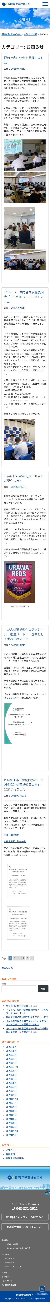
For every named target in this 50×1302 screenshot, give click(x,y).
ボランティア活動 (14, 1266)
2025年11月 (12, 1066)
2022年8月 (11, 1123)
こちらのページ (14, 697)
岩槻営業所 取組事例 (15, 841)
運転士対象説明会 (15, 1158)
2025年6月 (11, 1082)
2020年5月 (11, 1135)
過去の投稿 (7, 967)
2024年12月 (12, 1099)
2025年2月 (11, 1095)
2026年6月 (11, 1050)
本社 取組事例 (11, 834)
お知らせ (10, 1150)
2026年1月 (11, 1063)
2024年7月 (11, 1103)
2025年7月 (11, 1079)
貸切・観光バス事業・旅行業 (19, 1248)
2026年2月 (11, 1059)
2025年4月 (11, 1087)
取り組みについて (9, 1276)
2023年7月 (11, 1115)
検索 (4, 983)
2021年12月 (12, 1131)
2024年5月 (11, 1107)
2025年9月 (11, 1070)
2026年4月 (11, 1054)
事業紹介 (5, 1240)
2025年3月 (11, 1091)
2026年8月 (11, 1046)
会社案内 (5, 1254)
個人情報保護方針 (9, 1284)
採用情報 (10, 1154)
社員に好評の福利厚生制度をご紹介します (27, 1017)
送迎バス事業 (12, 1244)
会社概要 (10, 1258)
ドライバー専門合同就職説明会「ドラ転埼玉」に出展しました (24, 297)
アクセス (5, 1272)
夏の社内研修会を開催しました (21, 1005)
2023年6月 (11, 1119)
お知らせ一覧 (7, 1280)
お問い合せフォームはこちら (26, 1217)
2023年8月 (11, 1111)
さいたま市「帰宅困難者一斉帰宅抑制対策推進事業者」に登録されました (24, 784)
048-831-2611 (26, 1208)
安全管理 (10, 1262)
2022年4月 (11, 1127)
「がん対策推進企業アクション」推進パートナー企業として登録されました (24, 634)
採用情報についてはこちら (27, 1227)
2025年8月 (11, 1075)
